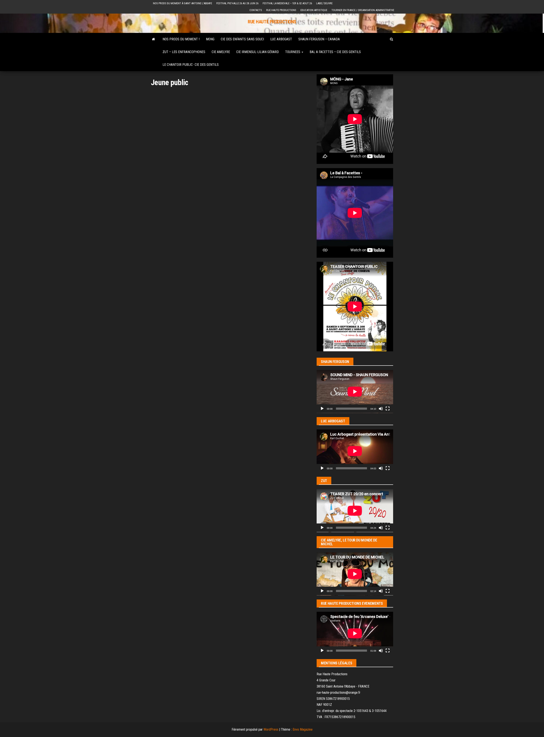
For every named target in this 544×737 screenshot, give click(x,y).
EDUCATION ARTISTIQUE (313, 10)
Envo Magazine (303, 729)
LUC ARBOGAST (281, 39)
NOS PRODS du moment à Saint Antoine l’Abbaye (182, 3)
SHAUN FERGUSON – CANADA (319, 39)
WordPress (271, 729)
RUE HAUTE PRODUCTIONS (272, 21)
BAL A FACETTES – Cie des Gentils (335, 52)
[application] (355, 391)
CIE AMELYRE (221, 52)
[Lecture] (322, 408)
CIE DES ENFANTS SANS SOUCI (242, 39)
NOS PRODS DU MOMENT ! (181, 39)
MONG (210, 39)
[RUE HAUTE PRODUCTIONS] (153, 39)
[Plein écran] (387, 408)
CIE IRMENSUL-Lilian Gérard (257, 52)
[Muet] (381, 408)
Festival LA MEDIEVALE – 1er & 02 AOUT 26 (287, 3)
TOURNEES (293, 52)
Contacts (255, 10)
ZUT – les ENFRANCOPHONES (184, 52)
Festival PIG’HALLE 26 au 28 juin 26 (237, 3)
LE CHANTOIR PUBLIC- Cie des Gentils (191, 65)
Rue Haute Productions (281, 10)
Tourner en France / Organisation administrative (363, 10)
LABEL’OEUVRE (324, 3)
